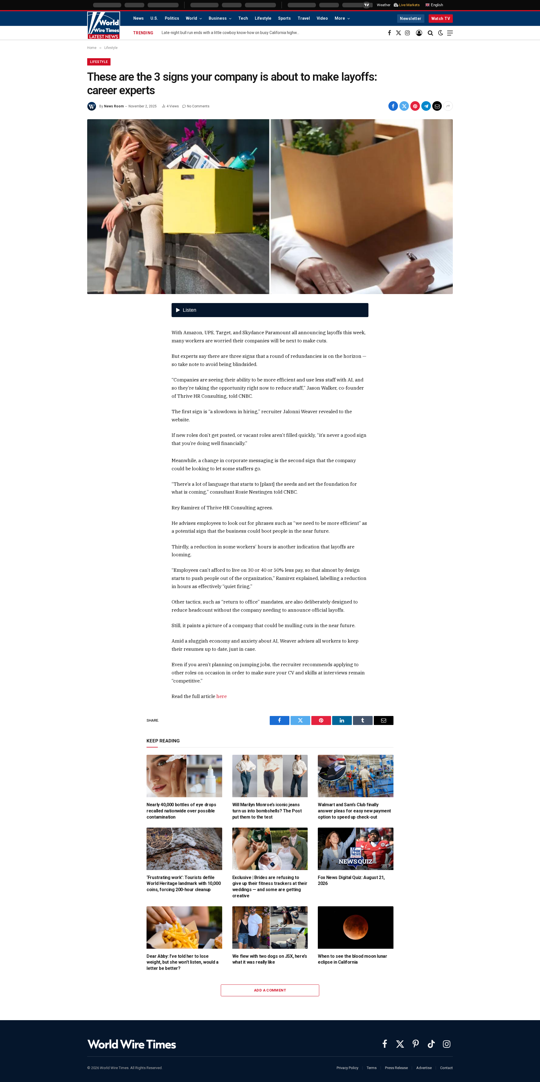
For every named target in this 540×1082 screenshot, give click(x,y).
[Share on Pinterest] (415, 106)
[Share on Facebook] (393, 106)
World (191, 18)
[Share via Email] (437, 106)
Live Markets (409, 5)
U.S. (154, 18)
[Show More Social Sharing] (448, 106)
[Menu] (450, 33)
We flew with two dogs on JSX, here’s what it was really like (269, 959)
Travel (304, 18)
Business (218, 18)
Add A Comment (270, 990)
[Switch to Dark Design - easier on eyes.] (441, 33)
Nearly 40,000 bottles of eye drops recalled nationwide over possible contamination (181, 811)
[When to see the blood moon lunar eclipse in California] (355, 927)
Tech (243, 18)
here (221, 696)
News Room (114, 106)
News (138, 18)
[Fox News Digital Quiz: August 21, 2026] (355, 849)
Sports (284, 18)
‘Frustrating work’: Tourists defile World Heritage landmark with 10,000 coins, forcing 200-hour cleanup (183, 884)
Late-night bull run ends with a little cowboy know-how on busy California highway (231, 32)
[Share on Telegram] (426, 106)
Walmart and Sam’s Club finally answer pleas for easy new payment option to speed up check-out (354, 811)
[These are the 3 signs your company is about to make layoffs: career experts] (270, 206)
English (436, 5)
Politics (172, 18)
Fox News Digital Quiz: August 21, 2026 (351, 880)
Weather (383, 5)
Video (322, 18)
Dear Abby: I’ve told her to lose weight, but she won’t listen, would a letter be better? (182, 962)
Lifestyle (263, 18)
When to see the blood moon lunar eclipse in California (352, 959)
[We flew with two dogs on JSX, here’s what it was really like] (270, 927)
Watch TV (440, 18)
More (340, 18)
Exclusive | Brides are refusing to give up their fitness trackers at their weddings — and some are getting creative (269, 886)
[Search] (430, 33)
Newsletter (410, 18)
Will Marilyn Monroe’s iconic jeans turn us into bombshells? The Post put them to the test (267, 811)
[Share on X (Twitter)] (404, 106)
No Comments (198, 106)
